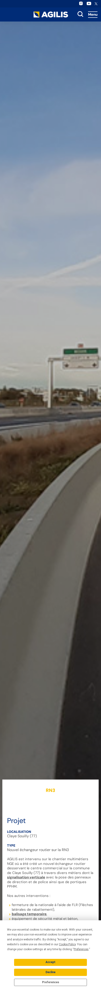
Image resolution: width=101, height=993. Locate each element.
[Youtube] (89, 5)
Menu (92, 14)
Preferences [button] (81, 949)
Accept (50, 962)
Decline (50, 972)
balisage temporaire (29, 914)
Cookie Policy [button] (67, 944)
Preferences (50, 982)
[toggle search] (80, 14)
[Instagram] (81, 5)
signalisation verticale (26, 877)
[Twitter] (96, 4)
